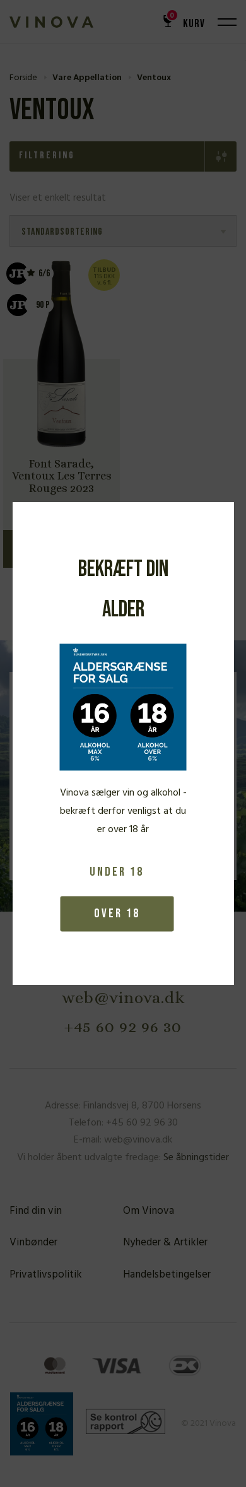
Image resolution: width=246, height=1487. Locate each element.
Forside (23, 78)
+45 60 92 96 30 (123, 1026)
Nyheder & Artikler (165, 1242)
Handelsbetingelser (167, 1274)
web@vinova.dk (123, 997)
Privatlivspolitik (45, 1274)
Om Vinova (148, 1211)
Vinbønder (33, 1242)
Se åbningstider (196, 1157)
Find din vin (35, 1211)
